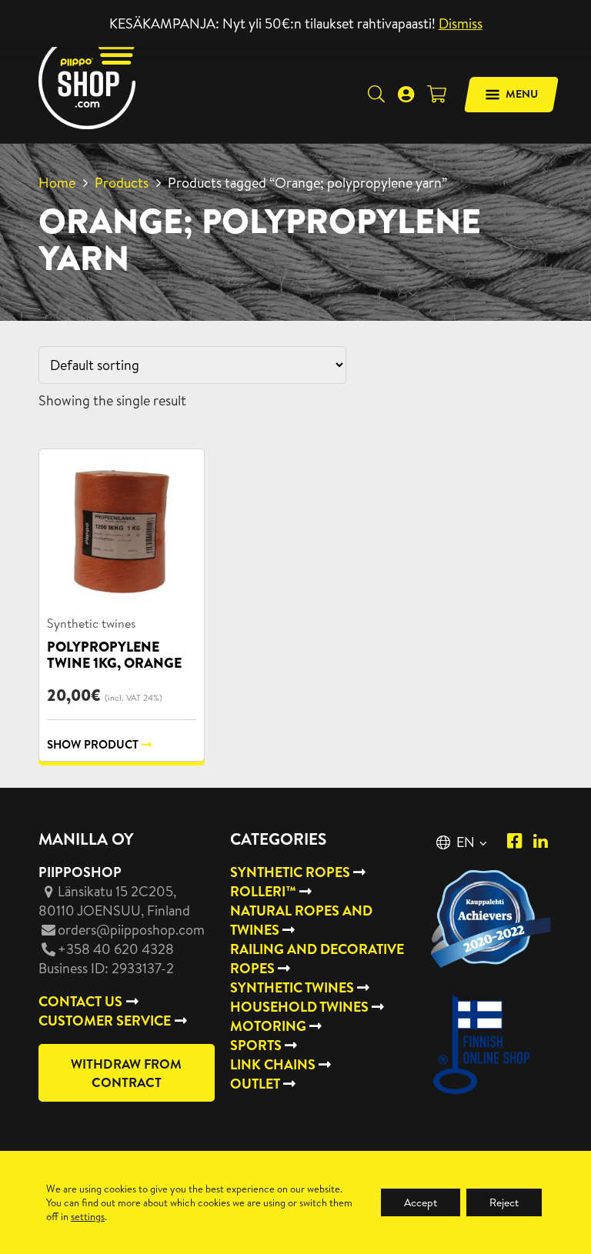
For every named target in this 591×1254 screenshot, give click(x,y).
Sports (256, 1045)
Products (122, 182)
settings (88, 1216)
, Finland (114, 901)
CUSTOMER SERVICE (104, 1020)
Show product (93, 744)
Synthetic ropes (290, 872)
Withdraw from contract (126, 1073)
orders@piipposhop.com (131, 929)
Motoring (268, 1026)
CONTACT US (80, 1001)
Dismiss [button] (460, 23)
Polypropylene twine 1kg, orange (114, 654)
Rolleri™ (263, 891)
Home (56, 182)
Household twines (299, 1006)
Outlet (255, 1083)
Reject (504, 1202)
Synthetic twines (91, 623)
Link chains (273, 1064)
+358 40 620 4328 (116, 949)
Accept (420, 1202)
